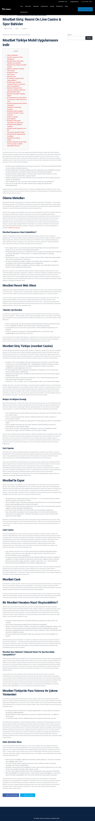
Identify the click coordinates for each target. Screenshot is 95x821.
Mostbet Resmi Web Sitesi (15, 61)
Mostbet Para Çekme (13, 138)
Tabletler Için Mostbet (14, 63)
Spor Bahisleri (11, 119)
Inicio (21, 6)
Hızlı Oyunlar (11, 71)
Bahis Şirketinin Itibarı (13, 92)
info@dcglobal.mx (74, 1)
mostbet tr (24, 28)
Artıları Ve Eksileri (12, 117)
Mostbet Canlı (11, 76)
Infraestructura (44, 6)
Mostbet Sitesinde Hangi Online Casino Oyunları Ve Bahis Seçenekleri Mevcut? (16, 144)
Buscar (70, 34)
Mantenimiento (24, 12)
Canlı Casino (11, 74)
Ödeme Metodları (12, 55)
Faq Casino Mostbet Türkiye (15, 132)
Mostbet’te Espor (12, 72)
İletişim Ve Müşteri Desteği (15, 69)
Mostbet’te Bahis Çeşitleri (15, 111)
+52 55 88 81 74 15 (62, 1)
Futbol (9, 140)
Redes (66, 6)
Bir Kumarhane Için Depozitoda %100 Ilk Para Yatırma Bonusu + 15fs (17, 99)
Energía (52, 6)
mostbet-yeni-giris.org (14, 227)
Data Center (28, 6)
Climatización (59, 6)
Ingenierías (36, 6)
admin (16, 28)
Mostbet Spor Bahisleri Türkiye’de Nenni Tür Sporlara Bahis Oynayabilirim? (16, 84)
